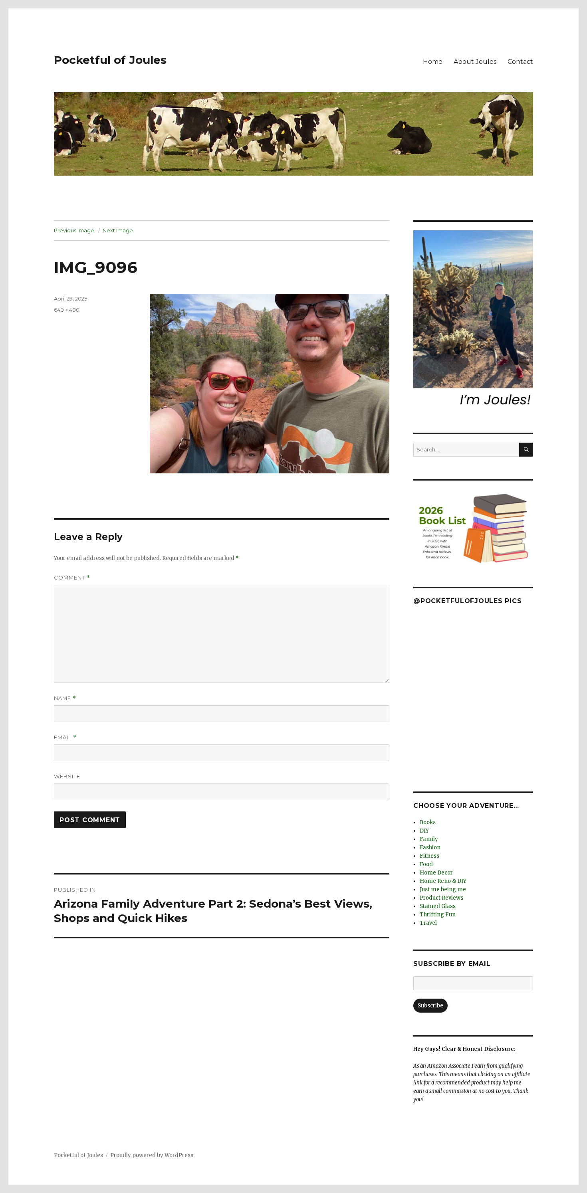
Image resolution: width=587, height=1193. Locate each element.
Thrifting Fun (438, 914)
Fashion (430, 847)
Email (65, 737)
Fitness (429, 856)
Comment (72, 577)
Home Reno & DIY (443, 881)
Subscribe (430, 1005)
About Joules (475, 61)
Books (428, 822)
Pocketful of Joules (110, 60)
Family (429, 839)
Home (432, 61)
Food (426, 864)
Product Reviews (441, 897)
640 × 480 (66, 310)
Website (67, 776)
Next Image (118, 230)
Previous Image (74, 230)
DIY (424, 830)
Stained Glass (438, 906)
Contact (520, 61)
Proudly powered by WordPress (151, 1155)
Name (65, 698)
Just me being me (443, 889)
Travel (428, 923)
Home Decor (436, 872)
